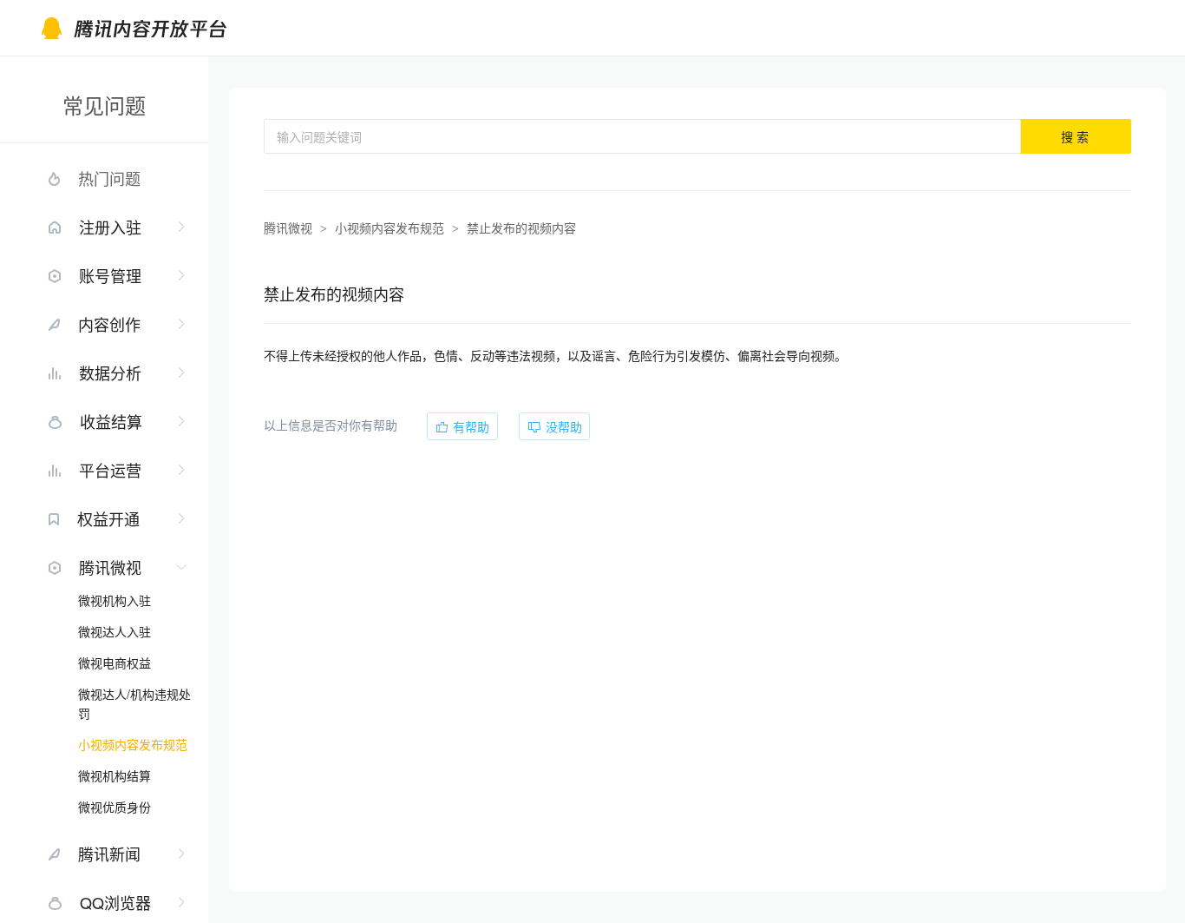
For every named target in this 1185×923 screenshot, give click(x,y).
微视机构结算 (114, 775)
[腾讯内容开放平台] (170, 28)
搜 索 (1075, 136)
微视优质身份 (114, 806)
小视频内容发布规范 (132, 744)
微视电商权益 (114, 662)
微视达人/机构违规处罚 (134, 703)
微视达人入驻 (114, 631)
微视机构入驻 (114, 600)
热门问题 (109, 178)
